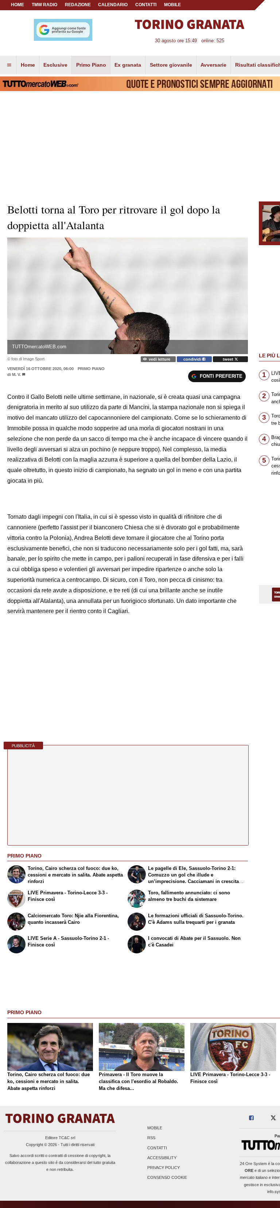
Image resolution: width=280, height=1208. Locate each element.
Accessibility (161, 1158)
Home (17, 5)
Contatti (157, 1148)
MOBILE (172, 5)
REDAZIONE (78, 5)
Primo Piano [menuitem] (91, 65)
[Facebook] (251, 1118)
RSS (151, 1138)
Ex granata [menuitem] (127, 65)
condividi (192, 359)
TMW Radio (44, 5)
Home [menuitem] (28, 65)
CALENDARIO (113, 5)
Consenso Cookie (167, 1178)
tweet (228, 359)
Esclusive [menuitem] (55, 65)
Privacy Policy (163, 1167)
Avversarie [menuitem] (213, 65)
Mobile (154, 1128)
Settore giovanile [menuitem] (171, 65)
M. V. (16, 374)
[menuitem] (9, 65)
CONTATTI (145, 5)
